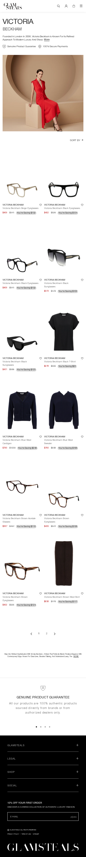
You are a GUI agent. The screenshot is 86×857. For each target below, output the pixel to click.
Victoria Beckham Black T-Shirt (60, 362)
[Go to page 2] (55, 633)
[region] (43, 703)
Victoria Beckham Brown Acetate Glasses (19, 520)
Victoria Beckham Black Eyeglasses (62, 208)
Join (73, 816)
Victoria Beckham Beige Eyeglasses (20, 208)
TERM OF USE (26, 834)
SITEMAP (36, 834)
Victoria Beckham (13, 205)
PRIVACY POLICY (13, 834)
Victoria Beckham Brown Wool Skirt (62, 597)
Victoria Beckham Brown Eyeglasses (56, 520)
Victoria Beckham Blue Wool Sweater (58, 442)
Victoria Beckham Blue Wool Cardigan (17, 442)
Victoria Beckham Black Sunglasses (56, 285)
